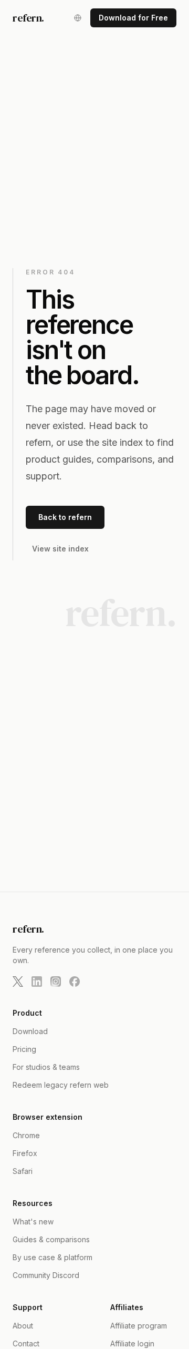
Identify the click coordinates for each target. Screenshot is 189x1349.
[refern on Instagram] (55, 981)
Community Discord (46, 1275)
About (23, 1325)
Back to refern (65, 517)
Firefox (25, 1153)
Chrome (26, 1135)
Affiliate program (138, 1325)
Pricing (24, 1049)
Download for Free (133, 17)
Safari (23, 1171)
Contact (26, 1343)
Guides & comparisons (51, 1239)
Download (30, 1031)
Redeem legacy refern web (61, 1084)
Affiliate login (132, 1343)
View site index (60, 548)
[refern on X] (18, 981)
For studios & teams (46, 1066)
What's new (33, 1221)
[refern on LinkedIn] (37, 981)
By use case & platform (52, 1257)
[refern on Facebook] (74, 981)
